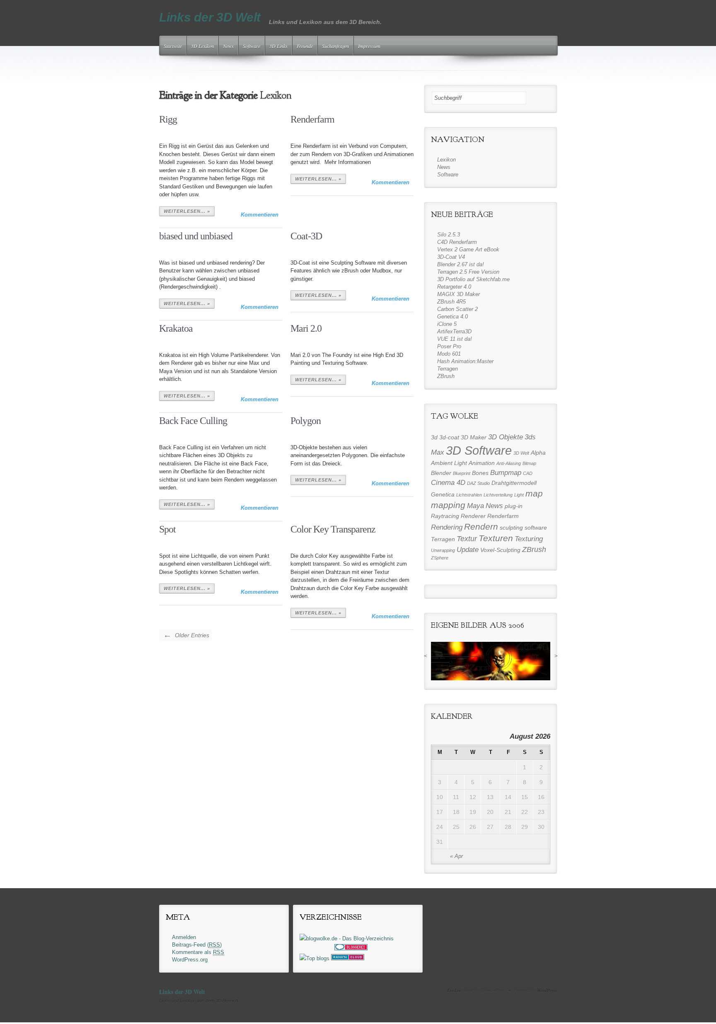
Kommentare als (198, 952)
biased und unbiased (195, 236)
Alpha (538, 452)
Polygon (305, 420)
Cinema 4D (448, 482)
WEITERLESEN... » (187, 211)
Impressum (369, 46)
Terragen (447, 369)
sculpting (511, 527)
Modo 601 (449, 354)
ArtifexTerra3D (454, 331)
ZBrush (446, 376)
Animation (482, 463)
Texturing (529, 538)
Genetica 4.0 (452, 316)
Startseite (173, 46)
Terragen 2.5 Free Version (468, 272)
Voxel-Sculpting (500, 550)
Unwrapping (443, 550)
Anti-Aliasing (508, 463)
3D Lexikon (202, 46)
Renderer (473, 516)
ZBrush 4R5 (451, 302)
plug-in (513, 506)
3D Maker (473, 437)
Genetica (443, 494)
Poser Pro (449, 346)
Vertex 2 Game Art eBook (468, 249)
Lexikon (446, 160)
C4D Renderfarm (457, 242)
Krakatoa (176, 328)
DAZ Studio (478, 483)
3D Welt (521, 453)
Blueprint (461, 473)
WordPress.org (190, 960)
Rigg (168, 119)
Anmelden (184, 937)
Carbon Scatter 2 (457, 309)
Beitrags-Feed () (197, 945)
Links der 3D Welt (210, 17)
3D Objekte (505, 437)
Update (468, 549)
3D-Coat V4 (451, 257)
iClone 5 (447, 324)
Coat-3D (306, 236)
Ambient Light (449, 463)
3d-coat (449, 437)
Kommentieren (259, 215)
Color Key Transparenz (332, 529)
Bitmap (529, 463)
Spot (167, 529)
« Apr (456, 856)
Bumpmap (505, 472)
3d (434, 437)
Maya (475, 505)
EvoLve (454, 990)
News (228, 46)
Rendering (446, 527)
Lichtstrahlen (469, 494)
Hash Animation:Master (465, 361)
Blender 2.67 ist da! (460, 264)
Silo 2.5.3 (448, 234)
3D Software (479, 450)
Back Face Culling (193, 420)
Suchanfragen (335, 46)
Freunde (305, 46)
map (534, 494)
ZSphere (439, 557)
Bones (480, 473)
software (536, 527)
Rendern (481, 527)
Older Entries (186, 634)
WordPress (547, 990)
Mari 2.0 (306, 328)
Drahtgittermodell (514, 482)
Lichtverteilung (498, 494)
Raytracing (445, 516)
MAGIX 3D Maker (458, 294)
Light (519, 494)
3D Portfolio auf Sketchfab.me (473, 279)
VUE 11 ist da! (454, 339)
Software (251, 46)
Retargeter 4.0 (454, 287)
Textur (467, 538)
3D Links (278, 46)
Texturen (496, 538)
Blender (441, 473)
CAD (527, 473)
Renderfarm (312, 119)
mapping (448, 505)
